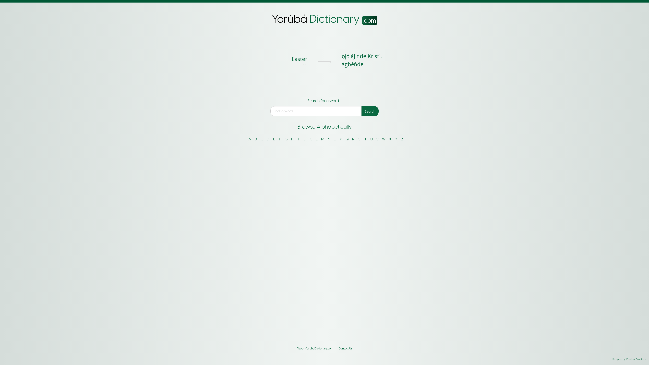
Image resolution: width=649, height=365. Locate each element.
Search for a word (323, 101)
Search (370, 111)
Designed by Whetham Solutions (629, 359)
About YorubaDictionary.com (315, 348)
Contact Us (346, 348)
